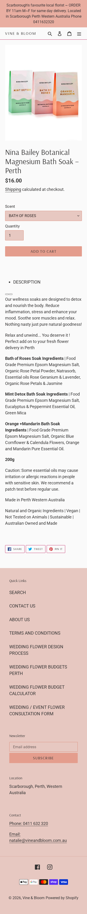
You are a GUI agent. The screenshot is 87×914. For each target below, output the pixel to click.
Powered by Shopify (62, 898)
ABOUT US (19, 619)
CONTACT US (22, 606)
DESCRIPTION (27, 282)
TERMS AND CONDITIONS (34, 633)
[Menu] (79, 33)
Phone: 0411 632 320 (28, 823)
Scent (10, 206)
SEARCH (17, 592)
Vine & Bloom (20, 33)
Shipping (13, 189)
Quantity (12, 226)
